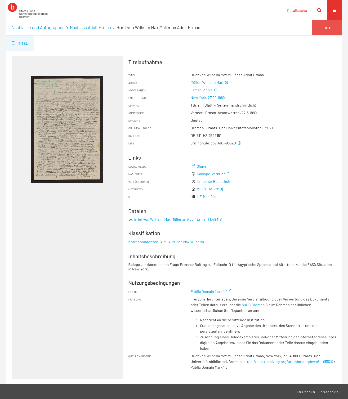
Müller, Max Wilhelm (188, 241)
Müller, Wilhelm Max (207, 82)
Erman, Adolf (201, 90)
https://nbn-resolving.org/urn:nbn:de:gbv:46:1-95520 (288, 361)
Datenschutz (329, 391)
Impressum (306, 391)
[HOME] (27, 10)
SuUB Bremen (253, 304)
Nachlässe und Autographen (38, 27)
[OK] (319, 10)
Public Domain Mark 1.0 (209, 291)
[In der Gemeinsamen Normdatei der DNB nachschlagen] (226, 82)
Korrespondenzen (143, 241)
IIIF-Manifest (207, 196)
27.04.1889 (216, 97)
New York (198, 97)
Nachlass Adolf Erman (90, 27)
